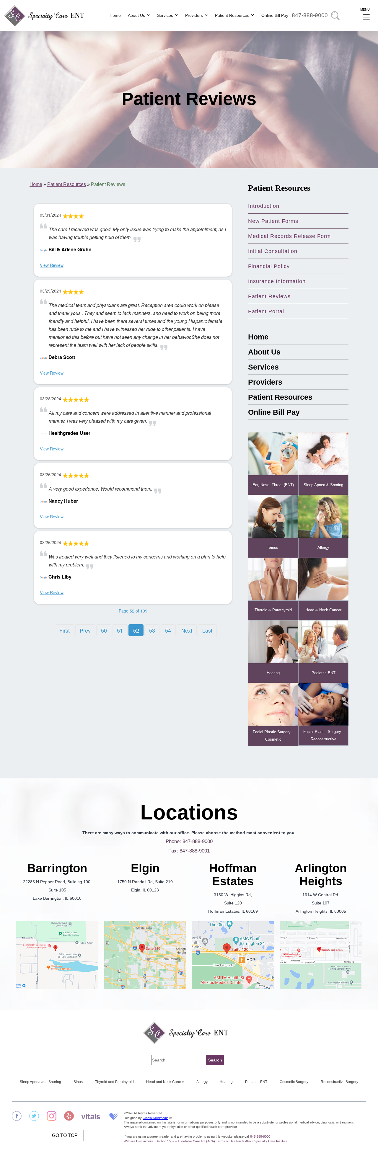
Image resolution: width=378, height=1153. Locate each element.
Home (115, 15)
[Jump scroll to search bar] (335, 15)
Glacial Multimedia (155, 1118)
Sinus (78, 1082)
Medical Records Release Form (289, 236)
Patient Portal (266, 311)
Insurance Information (277, 281)
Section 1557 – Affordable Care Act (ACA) (185, 1141)
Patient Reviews (269, 296)
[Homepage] (47, 15)
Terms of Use (225, 1141)
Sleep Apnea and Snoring (40, 1082)
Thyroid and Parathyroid (114, 1082)
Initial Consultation (272, 251)
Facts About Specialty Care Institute (261, 1141)
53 (152, 630)
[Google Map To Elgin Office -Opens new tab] (145, 956)
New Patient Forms (273, 221)
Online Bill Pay (274, 15)
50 (104, 630)
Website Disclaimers (138, 1141)
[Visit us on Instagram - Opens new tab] (51, 1117)
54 (168, 630)
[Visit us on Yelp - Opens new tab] (69, 1117)
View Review (51, 265)
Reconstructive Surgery (339, 1082)
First (64, 630)
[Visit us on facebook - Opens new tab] (17, 1117)
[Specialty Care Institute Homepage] (189, 1032)
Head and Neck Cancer (165, 1082)
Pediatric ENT (256, 1082)
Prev (85, 630)
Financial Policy (269, 266)
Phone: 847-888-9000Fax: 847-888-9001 (189, 846)
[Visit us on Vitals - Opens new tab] (91, 1117)
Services (165, 15)
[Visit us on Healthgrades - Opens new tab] (113, 1117)
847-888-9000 (310, 15)
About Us (136, 15)
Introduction (263, 206)
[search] (215, 1060)
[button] (366, 15)
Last (207, 630)
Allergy (202, 1082)
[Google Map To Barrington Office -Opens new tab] (57, 956)
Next (186, 630)
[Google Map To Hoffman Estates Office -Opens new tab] (233, 956)
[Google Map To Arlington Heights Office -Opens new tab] (321, 956)
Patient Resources (232, 15)
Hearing (226, 1082)
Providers (194, 15)
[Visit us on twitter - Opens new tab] (34, 1117)
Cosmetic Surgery (294, 1082)
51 (120, 630)
